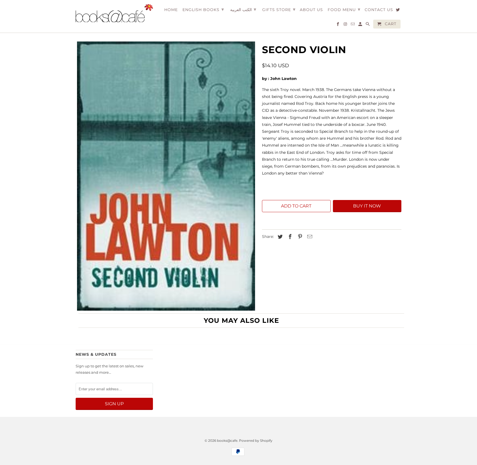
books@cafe (227, 440)
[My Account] (360, 25)
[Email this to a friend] (308, 237)
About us (311, 9)
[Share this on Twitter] (279, 237)
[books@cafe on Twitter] (398, 10)
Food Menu (344, 9)
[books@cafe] (114, 13)
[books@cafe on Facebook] (338, 25)
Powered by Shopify (255, 440)
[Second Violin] (166, 176)
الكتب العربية (243, 9)
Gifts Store (279, 9)
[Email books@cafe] (353, 25)
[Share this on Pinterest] (299, 237)
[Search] (368, 25)
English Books (203, 9)
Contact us (379, 9)
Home (171, 9)
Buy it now (367, 206)
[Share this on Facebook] (289, 237)
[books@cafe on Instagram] (345, 25)
